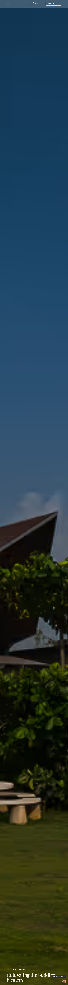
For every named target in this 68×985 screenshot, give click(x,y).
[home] (34, 4)
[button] (64, 981)
